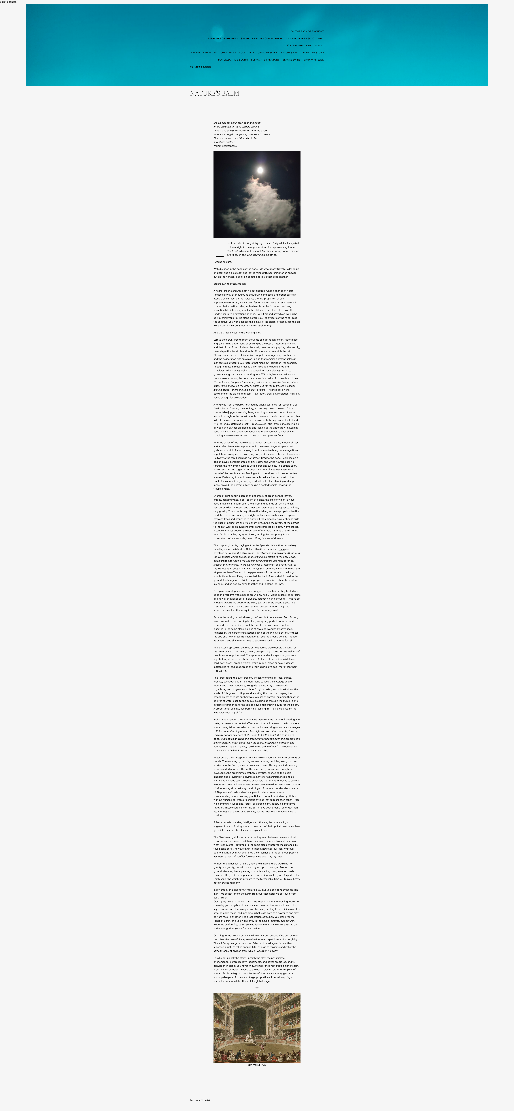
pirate (281, 549)
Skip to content (9, 1)
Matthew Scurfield (200, 66)
